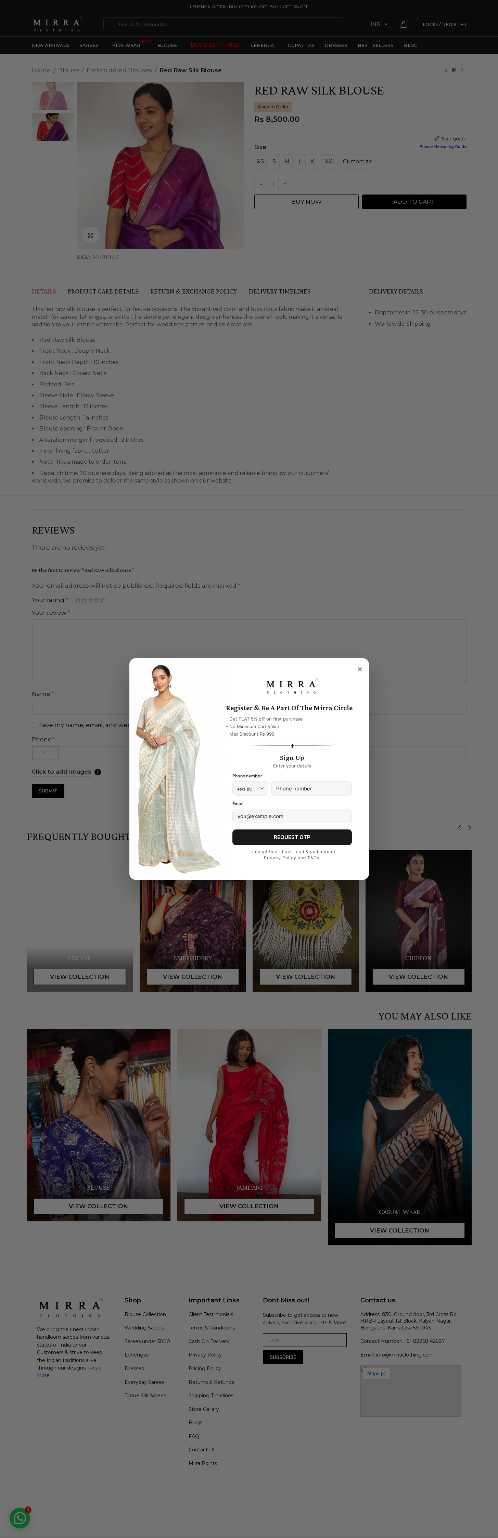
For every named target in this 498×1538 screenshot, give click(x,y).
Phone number (247, 775)
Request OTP (292, 837)
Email (237, 803)
